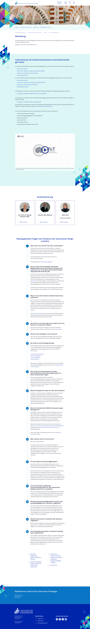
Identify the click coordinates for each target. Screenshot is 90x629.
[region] (44, 27)
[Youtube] (66, 619)
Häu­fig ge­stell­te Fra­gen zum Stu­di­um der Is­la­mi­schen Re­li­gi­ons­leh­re (46, 27)
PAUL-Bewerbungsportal (46, 261)
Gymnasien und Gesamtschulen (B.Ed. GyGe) (27, 73)
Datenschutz (41, 620)
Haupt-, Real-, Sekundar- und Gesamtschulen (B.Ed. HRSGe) (31, 71)
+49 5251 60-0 (18, 622)
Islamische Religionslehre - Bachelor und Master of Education (35, 556)
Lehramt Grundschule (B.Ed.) (37, 354)
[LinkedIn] (63, 619)
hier (45, 544)
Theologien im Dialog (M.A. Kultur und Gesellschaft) (29, 102)
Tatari (39, 434)
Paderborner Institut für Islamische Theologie (28, 3)
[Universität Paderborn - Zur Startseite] (16, 2)
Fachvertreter (33, 280)
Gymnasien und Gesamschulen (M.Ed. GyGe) (27, 84)
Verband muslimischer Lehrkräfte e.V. (48, 427)
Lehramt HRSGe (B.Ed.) (35, 355)
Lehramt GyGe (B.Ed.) (35, 357)
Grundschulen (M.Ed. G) (22, 80)
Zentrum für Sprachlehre (38, 313)
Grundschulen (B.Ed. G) (22, 68)
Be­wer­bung (17, 27)
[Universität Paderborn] (45, 610)
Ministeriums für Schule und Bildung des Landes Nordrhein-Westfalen (46, 425)
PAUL (35, 44)
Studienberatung (35, 27)
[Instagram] (57, 619)
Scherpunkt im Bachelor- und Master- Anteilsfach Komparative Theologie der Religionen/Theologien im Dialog (56, 558)
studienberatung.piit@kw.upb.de (45, 106)
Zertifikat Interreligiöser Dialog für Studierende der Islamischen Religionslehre (36, 564)
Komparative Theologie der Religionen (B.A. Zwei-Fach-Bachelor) (32, 93)
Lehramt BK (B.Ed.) (34, 359)
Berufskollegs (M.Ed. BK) (22, 86)
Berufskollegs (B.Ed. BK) (22, 75)
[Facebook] (60, 619)
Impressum (40, 618)
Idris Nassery (59, 329)
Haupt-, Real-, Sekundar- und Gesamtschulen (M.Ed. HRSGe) (31, 82)
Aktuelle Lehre (54, 565)
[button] (60, 2)
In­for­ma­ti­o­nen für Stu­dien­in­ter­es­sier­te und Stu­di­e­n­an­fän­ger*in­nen (26, 27)
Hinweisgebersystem (43, 623)
